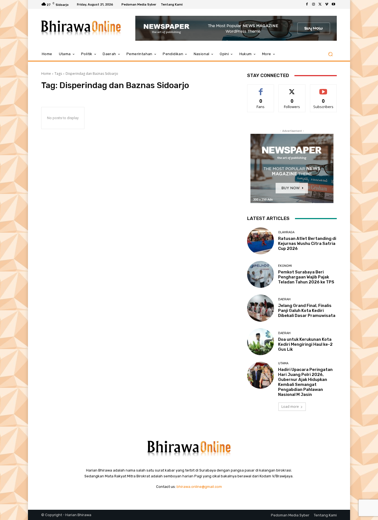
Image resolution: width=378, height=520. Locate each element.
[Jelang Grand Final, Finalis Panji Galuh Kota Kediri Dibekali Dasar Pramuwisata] (260, 307)
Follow (292, 89)
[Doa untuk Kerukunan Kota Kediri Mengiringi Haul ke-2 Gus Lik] (260, 341)
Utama (283, 363)
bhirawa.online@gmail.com (199, 487)
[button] (330, 54)
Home (46, 73)
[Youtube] (333, 4)
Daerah (284, 299)
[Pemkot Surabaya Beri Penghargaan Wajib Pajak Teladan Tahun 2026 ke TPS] (260, 274)
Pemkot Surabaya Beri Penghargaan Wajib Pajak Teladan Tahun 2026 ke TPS (306, 277)
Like (261, 89)
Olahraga (286, 232)
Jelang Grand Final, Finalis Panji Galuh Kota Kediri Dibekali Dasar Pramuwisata (306, 310)
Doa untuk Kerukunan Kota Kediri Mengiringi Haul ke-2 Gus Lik (305, 344)
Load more (290, 406)
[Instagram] (313, 4)
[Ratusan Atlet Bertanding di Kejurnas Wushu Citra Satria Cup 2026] (260, 240)
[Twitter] (320, 4)
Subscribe (323, 89)
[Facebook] (307, 4)
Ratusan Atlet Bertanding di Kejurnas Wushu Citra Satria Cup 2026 (307, 243)
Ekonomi (285, 265)
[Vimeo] (326, 4)
